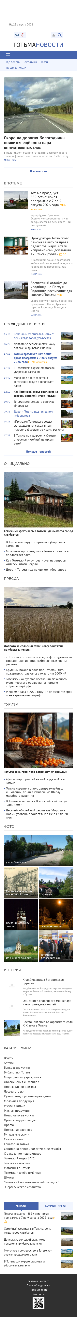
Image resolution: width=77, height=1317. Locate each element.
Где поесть (13, 62)
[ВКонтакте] (17, 35)
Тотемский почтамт (17, 1163)
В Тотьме (13, 183)
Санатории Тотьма (16, 1144)
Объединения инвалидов (21, 1082)
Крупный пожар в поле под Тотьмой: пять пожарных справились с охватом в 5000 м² (36, 672)
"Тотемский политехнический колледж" (31, 1182)
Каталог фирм (17, 1048)
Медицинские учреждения (22, 1077)
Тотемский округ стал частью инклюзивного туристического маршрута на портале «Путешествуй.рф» (36, 682)
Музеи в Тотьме (14, 1106)
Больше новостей (38, 452)
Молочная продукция (19, 1101)
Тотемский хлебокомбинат (22, 1173)
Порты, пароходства (18, 1130)
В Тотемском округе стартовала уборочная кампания (35, 544)
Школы (9, 1178)
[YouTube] (23, 35)
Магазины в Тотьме (17, 1168)
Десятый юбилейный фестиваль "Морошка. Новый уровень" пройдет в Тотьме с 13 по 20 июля (37, 814)
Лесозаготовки (14, 1092)
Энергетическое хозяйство (22, 1187)
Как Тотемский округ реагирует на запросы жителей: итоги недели (36, 562)
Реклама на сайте (38, 1281)
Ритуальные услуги (16, 1135)
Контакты (38, 1294)
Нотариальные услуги (19, 1116)
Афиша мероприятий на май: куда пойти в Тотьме (35, 781)
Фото (9, 827)
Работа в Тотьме (16, 68)
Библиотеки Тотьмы (17, 1073)
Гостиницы (30, 62)
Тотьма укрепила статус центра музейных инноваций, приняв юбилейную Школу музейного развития (34, 792)
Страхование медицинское (22, 1154)
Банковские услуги (17, 1068)
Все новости (38, 172)
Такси (44, 62)
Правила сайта (39, 1290)
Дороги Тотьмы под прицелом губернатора (36, 570)
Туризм (11, 704)
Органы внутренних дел (20, 1120)
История (12, 970)
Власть (8, 1058)
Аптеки (9, 1063)
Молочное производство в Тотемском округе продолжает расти (37, 553)
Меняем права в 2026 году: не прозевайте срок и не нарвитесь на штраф (39, 694)
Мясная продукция (17, 1111)
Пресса (11, 579)
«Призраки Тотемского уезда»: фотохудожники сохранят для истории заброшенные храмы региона (39, 661)
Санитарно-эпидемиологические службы (32, 1149)
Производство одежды (20, 1087)
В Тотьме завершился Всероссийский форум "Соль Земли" (36, 803)
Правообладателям (38, 1285)
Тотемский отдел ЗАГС (19, 1159)
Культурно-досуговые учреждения (27, 1097)
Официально (17, 464)
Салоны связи (13, 1140)
